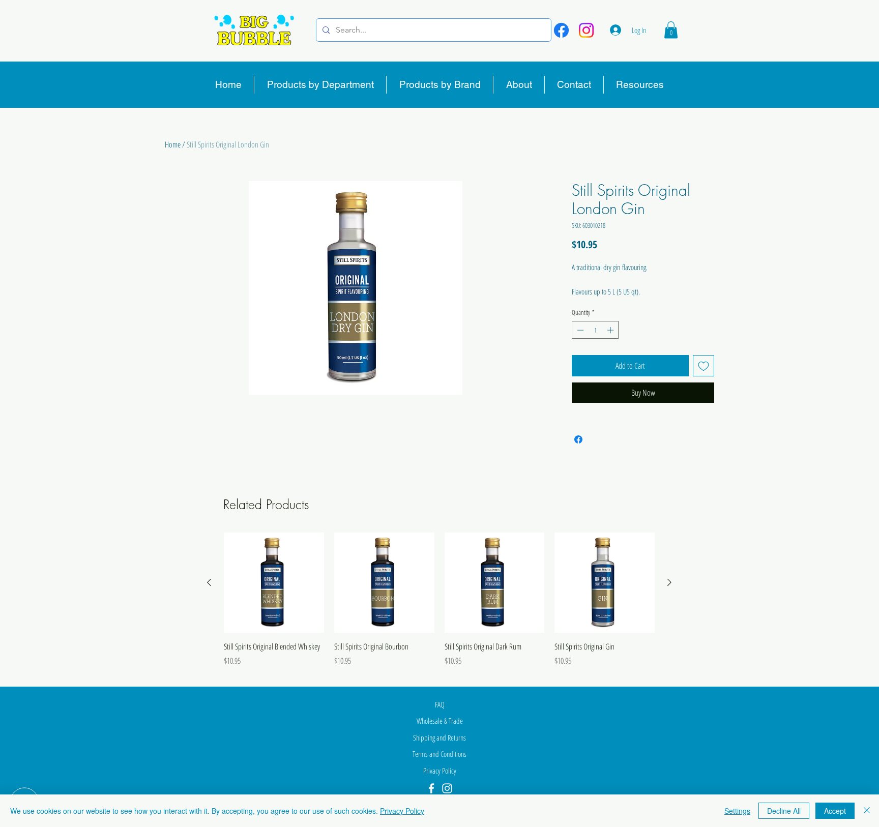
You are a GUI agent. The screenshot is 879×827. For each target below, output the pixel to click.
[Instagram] (586, 30)
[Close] (867, 811)
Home (173, 144)
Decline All (784, 811)
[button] (671, 29)
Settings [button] (737, 811)
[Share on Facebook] (578, 439)
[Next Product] (669, 582)
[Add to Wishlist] (703, 365)
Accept (835, 811)
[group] (439, 605)
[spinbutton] (595, 330)
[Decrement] (579, 330)
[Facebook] (561, 30)
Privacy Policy (402, 811)
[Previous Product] (209, 582)
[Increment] (611, 330)
